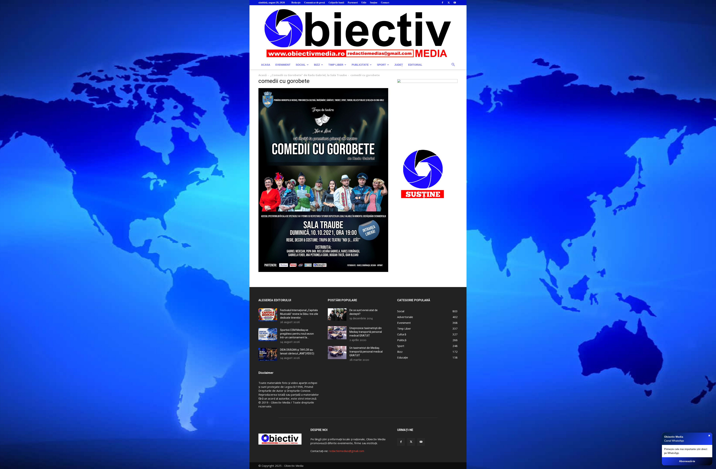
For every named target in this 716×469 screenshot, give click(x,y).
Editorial (415, 64)
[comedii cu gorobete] (323, 270)
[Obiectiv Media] (358, 32)
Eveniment (283, 64)
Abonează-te (687, 461)
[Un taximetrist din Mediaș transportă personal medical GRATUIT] (337, 352)
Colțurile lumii (336, 2)
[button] (453, 65)
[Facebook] (442, 2)
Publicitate (360, 64)
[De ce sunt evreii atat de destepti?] (337, 314)
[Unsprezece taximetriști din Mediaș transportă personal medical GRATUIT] (337, 332)
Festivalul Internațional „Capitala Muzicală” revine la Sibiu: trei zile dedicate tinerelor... (299, 314)
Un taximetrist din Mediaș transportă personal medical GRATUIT (366, 351)
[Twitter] (448, 2)
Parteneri (353, 2)
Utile (363, 2)
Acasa (265, 64)
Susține (373, 2)
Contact (385, 2)
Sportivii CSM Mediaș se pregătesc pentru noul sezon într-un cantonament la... (297, 333)
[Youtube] (455, 2)
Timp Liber (335, 64)
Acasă (262, 75)
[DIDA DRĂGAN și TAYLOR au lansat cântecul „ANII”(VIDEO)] (267, 354)
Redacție (296, 2)
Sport (381, 64)
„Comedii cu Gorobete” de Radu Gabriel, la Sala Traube (308, 75)
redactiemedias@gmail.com (346, 451)
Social (301, 64)
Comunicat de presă (314, 2)
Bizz (317, 64)
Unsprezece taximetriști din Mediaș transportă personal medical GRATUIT (365, 332)
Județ (398, 64)
